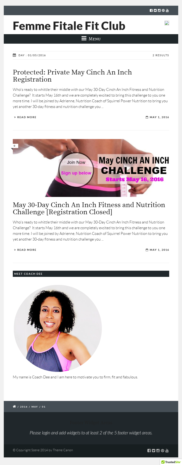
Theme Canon (63, 450)
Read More (26, 117)
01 (44, 406)
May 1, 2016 (159, 117)
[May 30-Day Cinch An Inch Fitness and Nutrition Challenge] (91, 168)
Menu (94, 39)
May (35, 406)
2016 (24, 406)
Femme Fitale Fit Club (69, 25)
